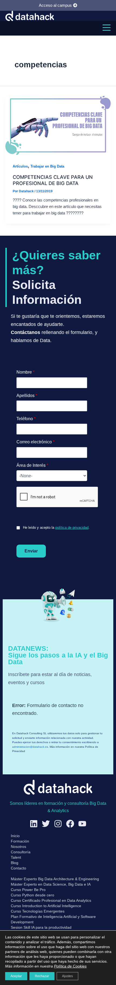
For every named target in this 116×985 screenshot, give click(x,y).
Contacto (18, 868)
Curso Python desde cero (32, 895)
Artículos (20, 166)
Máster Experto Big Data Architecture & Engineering (55, 879)
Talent (16, 857)
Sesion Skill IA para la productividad (41, 927)
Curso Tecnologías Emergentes (37, 911)
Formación (20, 841)
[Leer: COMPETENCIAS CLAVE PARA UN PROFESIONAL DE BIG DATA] (58, 125)
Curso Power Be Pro (28, 889)
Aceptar (16, 976)
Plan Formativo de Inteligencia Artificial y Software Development (53, 919)
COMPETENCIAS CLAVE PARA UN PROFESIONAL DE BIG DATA (53, 180)
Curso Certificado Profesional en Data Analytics (51, 900)
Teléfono (26, 418)
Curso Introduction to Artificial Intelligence (46, 906)
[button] (107, 27)
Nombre (25, 372)
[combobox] (51, 475)
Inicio (15, 836)
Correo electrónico (35, 442)
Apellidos (26, 395)
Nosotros (18, 846)
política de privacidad (71, 527)
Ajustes (67, 976)
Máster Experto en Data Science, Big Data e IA (51, 884)
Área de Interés (32, 465)
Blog (14, 863)
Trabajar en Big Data (47, 166)
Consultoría (20, 852)
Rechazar (42, 976)
